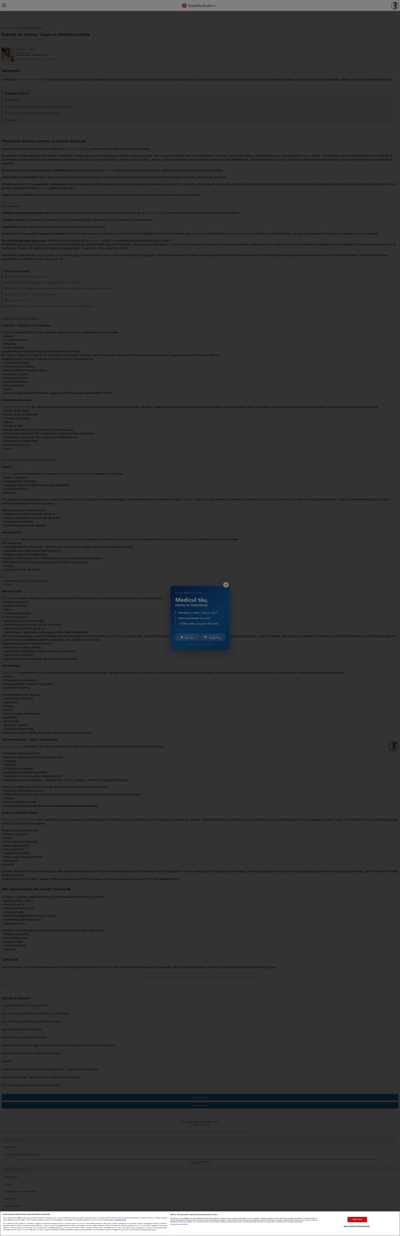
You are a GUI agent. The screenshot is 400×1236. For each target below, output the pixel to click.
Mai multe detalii (120, 1220)
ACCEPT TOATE (357, 1219)
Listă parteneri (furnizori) (179, 1224)
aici (63, 1228)
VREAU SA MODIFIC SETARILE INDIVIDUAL (357, 1226)
